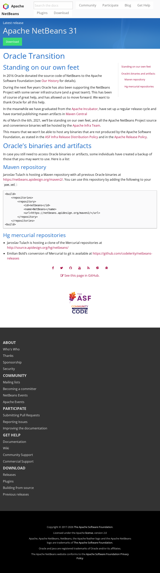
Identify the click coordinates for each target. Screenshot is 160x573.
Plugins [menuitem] (42, 13)
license (89, 533)
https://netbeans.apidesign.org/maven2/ (33, 179)
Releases (9, 475)
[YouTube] (79, 268)
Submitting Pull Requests (21, 415)
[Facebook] (53, 268)
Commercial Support (18, 461)
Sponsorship (12, 362)
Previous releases (16, 494)
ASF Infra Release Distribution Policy (71, 137)
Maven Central (76, 114)
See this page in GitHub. (82, 275)
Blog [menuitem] (128, 5)
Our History (50, 81)
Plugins (8, 481)
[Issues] (106, 268)
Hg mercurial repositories (139, 86)
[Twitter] (61, 268)
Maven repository (134, 79)
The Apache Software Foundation (93, 527)
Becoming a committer (19, 389)
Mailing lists (11, 382)
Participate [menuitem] (110, 5)
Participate (14, 408)
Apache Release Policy (130, 137)
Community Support (18, 455)
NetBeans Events (15, 395)
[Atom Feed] (88, 268)
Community (15, 375)
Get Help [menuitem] (143, 5)
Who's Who (11, 349)
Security (9, 369)
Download (12, 42)
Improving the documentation (25, 428)
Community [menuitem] (87, 5)
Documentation (14, 442)
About (9, 342)
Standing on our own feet (136, 66)
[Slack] (97, 268)
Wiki (6, 448)
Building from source (18, 488)
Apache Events (13, 402)
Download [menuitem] (61, 13)
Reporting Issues (15, 422)
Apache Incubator (85, 109)
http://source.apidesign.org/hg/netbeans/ (37, 247)
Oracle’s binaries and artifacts (138, 73)
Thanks (8, 356)
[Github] (70, 268)
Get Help (11, 435)
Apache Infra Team (86, 125)
